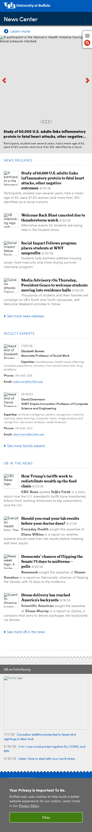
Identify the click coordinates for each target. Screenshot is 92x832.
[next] (87, 80)
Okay (46, 817)
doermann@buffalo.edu (28, 434)
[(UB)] (46, 7)
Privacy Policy (29, 806)
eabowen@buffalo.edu (28, 382)
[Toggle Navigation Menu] (87, 39)
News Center (20, 19)
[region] (46, 805)
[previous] (4, 80)
